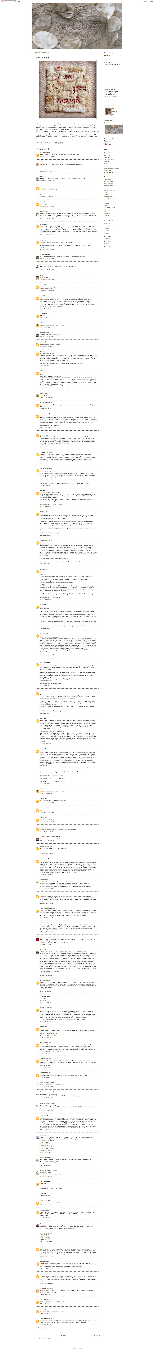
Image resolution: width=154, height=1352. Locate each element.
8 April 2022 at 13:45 (45, 1195)
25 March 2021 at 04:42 (46, 975)
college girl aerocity (45, 1143)
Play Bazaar (62, 925)
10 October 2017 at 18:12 (46, 317)
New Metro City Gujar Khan (47, 1238)
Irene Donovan (44, 152)
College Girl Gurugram (72, 1139)
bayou (41, 224)
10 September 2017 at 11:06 (47, 171)
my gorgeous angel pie (110, 207)
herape (41, 718)
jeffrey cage (43, 858)
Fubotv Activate (44, 1042)
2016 (107, 234)
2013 (107, 241)
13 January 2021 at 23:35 (46, 917)
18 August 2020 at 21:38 (46, 793)
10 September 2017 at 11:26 (47, 180)
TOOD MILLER (44, 1073)
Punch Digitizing (61, 1279)
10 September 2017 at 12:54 (47, 196)
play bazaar (43, 998)
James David (43, 937)
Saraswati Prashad (45, 1288)
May (41, 176)
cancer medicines (50, 1290)
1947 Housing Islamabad (46, 1233)
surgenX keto (43, 413)
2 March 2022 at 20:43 (45, 1165)
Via (105, 188)
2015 (107, 236)
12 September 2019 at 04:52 (47, 337)
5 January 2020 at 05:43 (46, 388)
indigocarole (43, 186)
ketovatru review (44, 435)
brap (41, 351)
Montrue (42, 393)
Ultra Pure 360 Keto (58, 475)
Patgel (41, 240)
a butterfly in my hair (109, 190)
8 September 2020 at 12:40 (47, 812)
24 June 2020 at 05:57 (45, 628)
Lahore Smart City (44, 1236)
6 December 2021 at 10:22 (46, 1110)
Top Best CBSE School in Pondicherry (83, 1107)
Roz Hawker (107, 177)
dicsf (41, 490)
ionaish (42, 604)
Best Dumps (43, 881)
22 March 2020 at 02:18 (46, 447)
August (108, 228)
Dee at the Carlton (109, 159)
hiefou (41, 370)
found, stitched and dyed (110, 199)
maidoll (106, 205)
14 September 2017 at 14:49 (47, 270)
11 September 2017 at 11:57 (47, 235)
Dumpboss (43, 879)
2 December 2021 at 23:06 (46, 1087)
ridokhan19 (43, 633)
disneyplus (43, 1261)
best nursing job (54, 1263)
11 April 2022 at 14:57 (45, 1205)
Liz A (41, 275)
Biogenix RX (56, 698)
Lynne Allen (43, 1223)
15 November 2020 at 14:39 (47, 853)
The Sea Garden (108, 181)
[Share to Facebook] (61, 143)
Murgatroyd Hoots (108, 172)
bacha (41, 748)
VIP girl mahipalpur (44, 1142)
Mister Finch (107, 170)
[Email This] (56, 143)
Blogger (80, 1348)
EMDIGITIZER (43, 1200)
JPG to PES (43, 1214)
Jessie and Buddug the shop (111, 168)
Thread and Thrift (108, 183)
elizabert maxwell (44, 1007)
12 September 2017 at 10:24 (47, 259)
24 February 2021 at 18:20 (46, 932)
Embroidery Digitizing (70, 1075)
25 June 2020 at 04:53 (45, 686)
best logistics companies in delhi (51, 1161)
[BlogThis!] (58, 143)
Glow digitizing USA (45, 1318)
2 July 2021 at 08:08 (45, 1077)
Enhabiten (106, 161)
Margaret (42, 211)
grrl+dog (106, 201)
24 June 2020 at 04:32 (45, 599)
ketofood (42, 511)
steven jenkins (44, 950)
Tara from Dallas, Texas (46, 846)
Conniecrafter (43, 254)
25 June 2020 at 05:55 (45, 713)
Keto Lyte (44, 614)
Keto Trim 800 (50, 353)
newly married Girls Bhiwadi (47, 1140)
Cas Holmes (107, 155)
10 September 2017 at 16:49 (47, 219)
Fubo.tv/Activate (44, 980)
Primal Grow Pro (53, 544)
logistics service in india (46, 1157)
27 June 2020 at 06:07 (45, 743)
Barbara (42, 313)
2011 (107, 246)
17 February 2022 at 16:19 (46, 1130)
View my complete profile (114, 113)
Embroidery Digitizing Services (48, 836)
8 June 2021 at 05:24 (45, 1067)
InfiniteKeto (43, 662)
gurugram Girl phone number (47, 1148)
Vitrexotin (68, 672)
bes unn (42, 1026)
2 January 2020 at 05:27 (46, 365)
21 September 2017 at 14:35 (47, 279)
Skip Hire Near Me (44, 1239)
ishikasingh (43, 1135)
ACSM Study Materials (46, 894)
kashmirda (42, 569)
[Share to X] (59, 143)
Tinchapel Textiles (109, 185)
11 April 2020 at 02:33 (45, 463)
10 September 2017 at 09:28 (47, 156)
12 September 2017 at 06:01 (47, 249)
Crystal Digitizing (44, 1299)
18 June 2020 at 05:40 (45, 485)
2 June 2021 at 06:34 (45, 1053)
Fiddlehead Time (44, 402)
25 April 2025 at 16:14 (45, 1304)
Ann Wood (107, 153)
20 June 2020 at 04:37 (45, 506)
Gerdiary (106, 164)
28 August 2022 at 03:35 (46, 1241)
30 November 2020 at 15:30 (47, 874)
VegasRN (42, 295)
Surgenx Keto (43, 416)
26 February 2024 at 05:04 (46, 1283)
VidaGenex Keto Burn (83, 643)
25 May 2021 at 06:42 (45, 1037)
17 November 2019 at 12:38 (47, 346)
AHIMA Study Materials (46, 908)
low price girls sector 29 (46, 1147)
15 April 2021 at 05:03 (45, 991)
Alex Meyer (43, 1116)
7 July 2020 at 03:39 (45, 783)
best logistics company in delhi (48, 1163)
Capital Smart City (44, 1234)
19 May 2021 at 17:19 (45, 1021)
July (107, 230)
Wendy (41, 1247)
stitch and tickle (108, 215)
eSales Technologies (45, 1082)
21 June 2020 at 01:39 (45, 535)
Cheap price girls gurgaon (46, 1145)
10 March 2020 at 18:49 (46, 408)
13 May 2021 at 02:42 (45, 1002)
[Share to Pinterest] (63, 143)
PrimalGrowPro (44, 540)
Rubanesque (107, 179)
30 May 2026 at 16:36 (45, 1324)
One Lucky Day (108, 174)
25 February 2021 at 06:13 (46, 944)
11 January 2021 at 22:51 (46, 903)
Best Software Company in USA (50, 1095)
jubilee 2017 (43, 202)
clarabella (106, 194)
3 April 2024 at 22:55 (45, 1294)
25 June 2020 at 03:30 (45, 657)
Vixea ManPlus (44, 454)
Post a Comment (42, 1328)
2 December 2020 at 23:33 (46, 889)
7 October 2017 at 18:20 (46, 308)
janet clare (107, 203)
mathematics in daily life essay (48, 1035)
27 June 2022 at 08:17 (45, 1217)
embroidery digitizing (45, 1065)
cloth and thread (108, 196)
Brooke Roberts (44, 1058)
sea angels (107, 213)
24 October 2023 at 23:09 (46, 1269)
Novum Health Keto (66, 521)
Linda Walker (43, 264)
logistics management (45, 1172)
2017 (107, 223)
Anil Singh (43, 827)
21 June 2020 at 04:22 (45, 564)
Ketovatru (42, 433)
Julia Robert (43, 323)
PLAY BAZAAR (44, 1181)
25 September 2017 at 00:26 (47, 290)
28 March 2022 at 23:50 (46, 1176)
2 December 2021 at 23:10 (46, 1098)
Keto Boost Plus (49, 723)
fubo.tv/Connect (44, 989)
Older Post (97, 1335)
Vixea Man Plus (44, 452)
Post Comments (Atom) (47, 1338)
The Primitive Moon (45, 332)
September (108, 225)
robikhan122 (43, 691)
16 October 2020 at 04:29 (46, 831)
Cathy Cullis (107, 157)
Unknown (42, 284)
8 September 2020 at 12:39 (47, 802)
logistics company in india (46, 1174)
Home (63, 1335)
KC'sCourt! (43, 162)
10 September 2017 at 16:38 (47, 206)
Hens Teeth (107, 166)
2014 (107, 239)
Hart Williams (43, 1274)
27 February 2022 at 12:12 (46, 1152)
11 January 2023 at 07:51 (46, 1256)
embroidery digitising (67, 829)
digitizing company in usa (46, 942)
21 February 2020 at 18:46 (46, 397)
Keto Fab (63, 579)
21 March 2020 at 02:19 (46, 427)
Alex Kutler (43, 1210)
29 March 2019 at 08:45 (46, 327)
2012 (107, 243)
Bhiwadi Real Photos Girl (46, 1150)
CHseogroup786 (44, 468)
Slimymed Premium (69, 494)
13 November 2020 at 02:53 (47, 841)
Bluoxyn (61, 376)
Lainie (41, 342)
